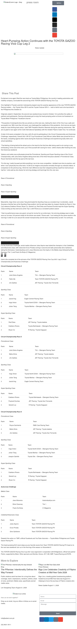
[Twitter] (51, 619)
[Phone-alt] (54, 30)
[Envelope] (54, 35)
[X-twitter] (54, 19)
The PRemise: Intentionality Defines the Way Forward (19, 571)
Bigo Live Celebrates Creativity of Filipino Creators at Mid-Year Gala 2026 (57, 571)
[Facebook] (54, 9)
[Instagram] (54, 25)
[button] (40, 93)
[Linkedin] (54, 14)
